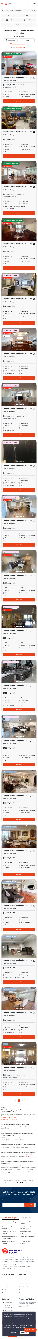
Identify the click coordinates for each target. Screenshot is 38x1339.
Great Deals (29, 20)
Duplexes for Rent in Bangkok (25, 1232)
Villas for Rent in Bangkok (27, 1236)
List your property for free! (8, 1284)
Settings (13, 1332)
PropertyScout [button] (8, 1302)
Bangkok (23, 1180)
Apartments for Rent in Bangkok (8, 1227)
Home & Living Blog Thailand (26, 1284)
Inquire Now (19, 101)
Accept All (24, 1332)
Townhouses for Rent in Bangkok (26, 1222)
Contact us (4, 1293)
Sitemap (21, 1293)
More (17, 24)
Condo (17, 1180)
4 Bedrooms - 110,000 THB (9, 1119)
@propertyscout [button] (8, 1305)
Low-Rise (11, 20)
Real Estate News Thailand (25, 1278)
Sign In (34, 3)
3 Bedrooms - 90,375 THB (8, 1117)
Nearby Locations (27, 1218)
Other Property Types (10, 1218)
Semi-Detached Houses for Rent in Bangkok (9, 1237)
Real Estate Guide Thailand (25, 1281)
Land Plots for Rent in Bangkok (26, 1242)
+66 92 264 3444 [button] (9, 1307)
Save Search (11, 40)
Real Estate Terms (23, 1290)
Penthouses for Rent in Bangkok (8, 1242)
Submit (29, 1205)
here (29, 1156)
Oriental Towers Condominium (25, 1183)
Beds (26, 15)
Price (9, 15)
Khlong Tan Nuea (10, 1183)
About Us (4, 1278)
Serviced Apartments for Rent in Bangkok (26, 1227)
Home (5, 1180)
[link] (24, 1327)
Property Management (7, 1290)
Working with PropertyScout (8, 1287)
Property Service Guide (24, 1287)
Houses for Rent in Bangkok (10, 1222)
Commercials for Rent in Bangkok (9, 1232)
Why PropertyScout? (7, 1281)
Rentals (11, 1180)
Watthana (30, 1180)
